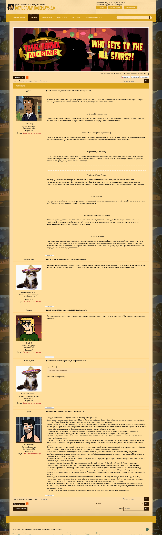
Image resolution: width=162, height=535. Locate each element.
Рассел (29, 310)
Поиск (140, 74)
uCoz (60, 529)
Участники (118, 74)
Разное (36, 81)
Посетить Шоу (130, 7)
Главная (101, 7)
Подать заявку (115, 7)
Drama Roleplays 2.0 (35, 8)
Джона (28, 91)
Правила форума (130, 74)
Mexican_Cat (29, 259)
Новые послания (106, 74)
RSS (122, 5)
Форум (15, 81)
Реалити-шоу (44, 81)
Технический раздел (25, 81)
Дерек (29, 412)
